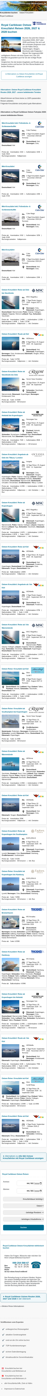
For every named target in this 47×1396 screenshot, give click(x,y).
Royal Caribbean (6, 16)
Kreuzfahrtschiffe (14, 1383)
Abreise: (6, 1189)
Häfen (30, 1383)
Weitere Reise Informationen (13, 1306)
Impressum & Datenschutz (14, 1389)
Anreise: (6, 1182)
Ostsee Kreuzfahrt (26, 13)
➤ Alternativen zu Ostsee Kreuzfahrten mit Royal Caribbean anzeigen (24, 75)
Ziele (23, 1383)
